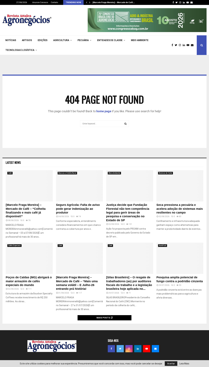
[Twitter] (177, 45)
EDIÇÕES (42, 40)
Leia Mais (184, 363)
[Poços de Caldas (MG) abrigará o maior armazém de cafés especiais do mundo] (29, 258)
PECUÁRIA (83, 40)
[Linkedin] (185, 45)
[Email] (193, 45)
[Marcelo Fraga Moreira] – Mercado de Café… (114, 2)
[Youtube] (189, 45)
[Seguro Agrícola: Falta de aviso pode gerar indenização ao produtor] (79, 186)
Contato (54, 2)
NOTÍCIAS (10, 40)
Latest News (13, 162)
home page (103, 111)
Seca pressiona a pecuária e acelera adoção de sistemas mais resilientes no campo (179, 208)
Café (10, 173)
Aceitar (171, 363)
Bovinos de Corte (165, 173)
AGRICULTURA (61, 40)
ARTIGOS (27, 40)
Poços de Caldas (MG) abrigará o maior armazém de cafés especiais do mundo (29, 281)
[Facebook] (173, 45)
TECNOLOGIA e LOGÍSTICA (19, 50)
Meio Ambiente (139, 40)
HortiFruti (162, 245)
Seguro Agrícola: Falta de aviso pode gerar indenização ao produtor (78, 208)
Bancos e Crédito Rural (67, 173)
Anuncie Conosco (40, 2)
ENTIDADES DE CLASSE (109, 40)
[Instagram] (181, 45)
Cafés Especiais (14, 245)
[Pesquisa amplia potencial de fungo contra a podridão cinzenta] (179, 258)
